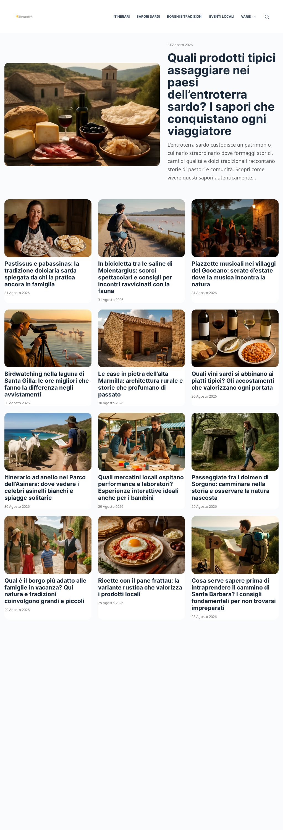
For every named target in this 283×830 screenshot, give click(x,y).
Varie (246, 16)
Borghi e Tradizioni (184, 16)
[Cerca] (267, 17)
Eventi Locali (221, 16)
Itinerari (122, 16)
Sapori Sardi (148, 16)
